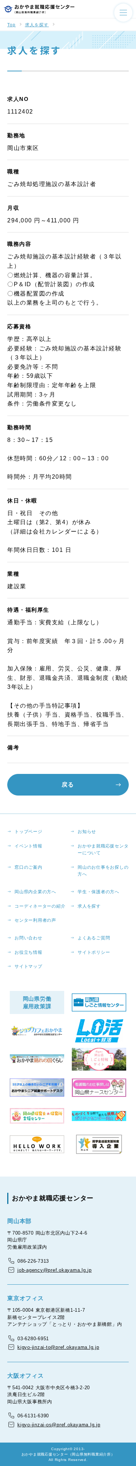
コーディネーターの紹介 (40, 906)
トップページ (28, 831)
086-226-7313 (33, 1261)
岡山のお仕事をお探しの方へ (103, 871)
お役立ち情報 (28, 952)
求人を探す (37, 24)
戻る (68, 784)
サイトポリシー (94, 952)
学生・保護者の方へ (98, 891)
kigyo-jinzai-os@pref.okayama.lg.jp (58, 1424)
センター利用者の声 (35, 920)
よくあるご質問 (94, 937)
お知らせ (87, 831)
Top (11, 24)
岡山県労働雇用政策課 (37, 1002)
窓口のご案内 (28, 867)
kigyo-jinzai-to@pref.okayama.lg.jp (58, 1347)
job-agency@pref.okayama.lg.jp (54, 1270)
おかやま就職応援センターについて (103, 849)
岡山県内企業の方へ (35, 891)
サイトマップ (28, 966)
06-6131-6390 (33, 1415)
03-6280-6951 (33, 1338)
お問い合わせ (28, 937)
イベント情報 (28, 846)
